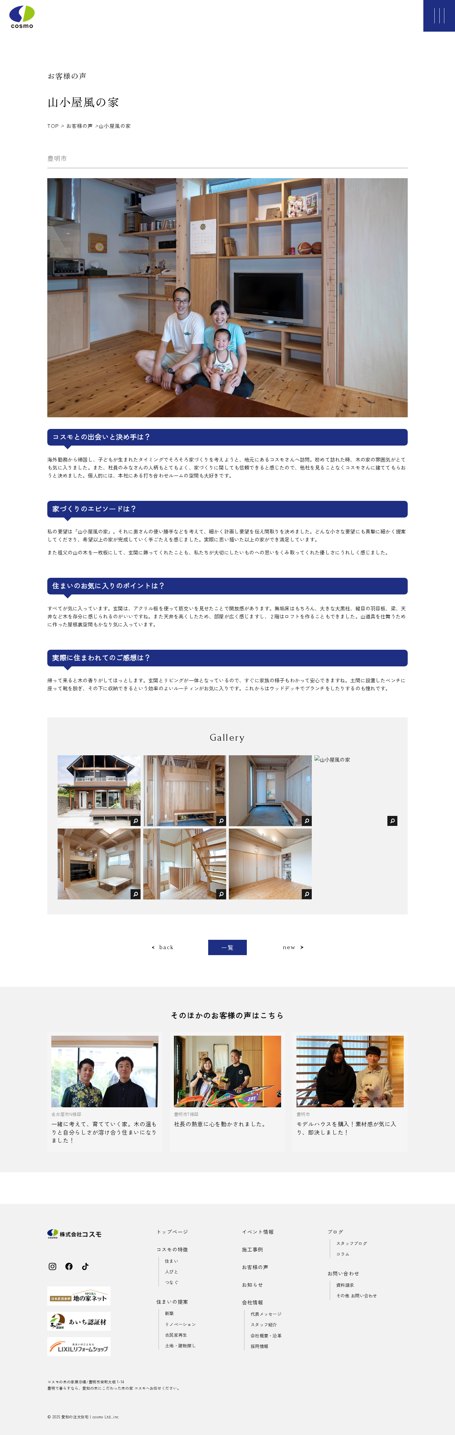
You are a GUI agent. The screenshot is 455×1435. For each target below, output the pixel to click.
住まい (171, 1261)
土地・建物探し (180, 1345)
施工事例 (252, 1249)
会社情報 (252, 1302)
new (289, 947)
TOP (54, 125)
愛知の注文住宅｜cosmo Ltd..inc (90, 1416)
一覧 (227, 947)
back (166, 947)
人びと (171, 1271)
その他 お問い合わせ (356, 1295)
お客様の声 (79, 125)
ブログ (335, 1231)
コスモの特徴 (172, 1249)
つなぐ (171, 1282)
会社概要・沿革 (265, 1335)
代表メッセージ (265, 1314)
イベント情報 (258, 1231)
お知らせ (252, 1284)
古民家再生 (176, 1335)
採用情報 (259, 1346)
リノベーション (180, 1324)
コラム (342, 1254)
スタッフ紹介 (263, 1324)
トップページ (172, 1231)
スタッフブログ (351, 1243)
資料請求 (345, 1285)
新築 (169, 1313)
